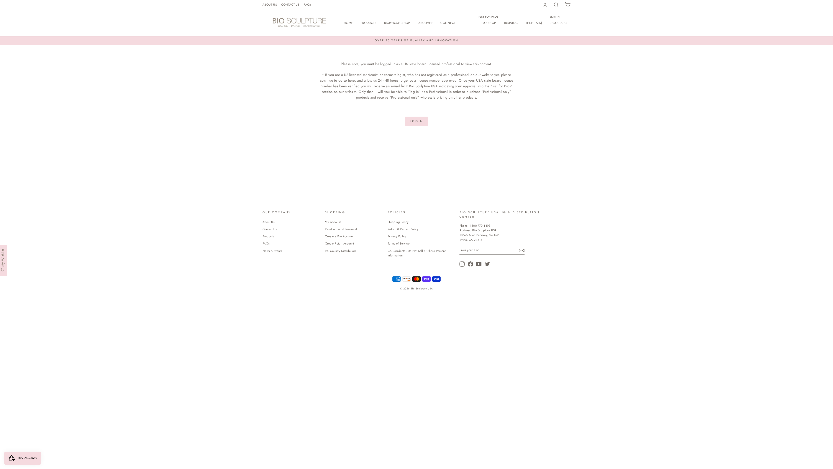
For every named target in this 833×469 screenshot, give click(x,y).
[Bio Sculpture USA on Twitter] (487, 264)
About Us (268, 222)
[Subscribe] (522, 250)
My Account (333, 222)
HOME (348, 23)
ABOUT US (269, 4)
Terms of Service (399, 243)
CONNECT (448, 23)
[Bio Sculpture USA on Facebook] (470, 264)
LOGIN (416, 121)
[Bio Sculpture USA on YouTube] (479, 264)
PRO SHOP (488, 23)
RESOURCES (558, 23)
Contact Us (269, 229)
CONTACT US (290, 4)
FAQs (307, 4)
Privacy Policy (397, 236)
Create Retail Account (339, 243)
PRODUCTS (369, 23)
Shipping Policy (398, 222)
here (351, 80)
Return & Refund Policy (403, 229)
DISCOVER (425, 23)
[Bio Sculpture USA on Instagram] (462, 264)
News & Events (272, 251)
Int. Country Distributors (340, 251)
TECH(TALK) (534, 23)
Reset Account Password (341, 229)
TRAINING (511, 23)
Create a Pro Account (339, 236)
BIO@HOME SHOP (397, 23)
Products (268, 236)
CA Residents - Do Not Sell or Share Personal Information (417, 253)
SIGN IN (555, 17)
